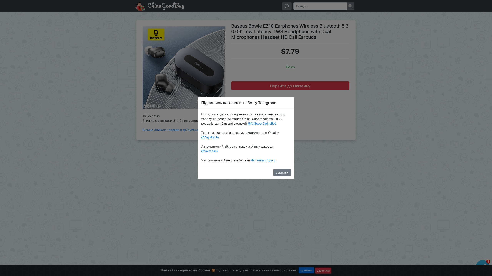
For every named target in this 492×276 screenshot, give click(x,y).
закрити (282, 172)
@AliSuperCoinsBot (262, 123)
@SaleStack (210, 151)
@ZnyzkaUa (210, 137)
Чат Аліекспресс (263, 160)
